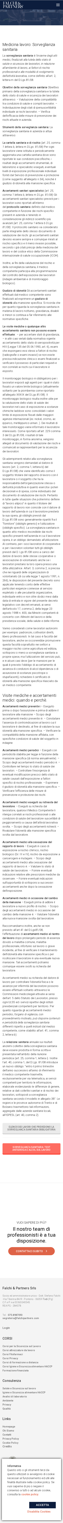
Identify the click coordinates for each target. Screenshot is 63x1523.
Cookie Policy (10, 1442)
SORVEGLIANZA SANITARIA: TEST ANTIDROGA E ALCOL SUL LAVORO (31, 1148)
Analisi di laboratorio (15, 1396)
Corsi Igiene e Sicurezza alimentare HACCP (27, 1366)
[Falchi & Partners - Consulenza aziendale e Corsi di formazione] (14, 5)
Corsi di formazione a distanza (20, 1362)
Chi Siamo (8, 1430)
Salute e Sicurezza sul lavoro (19, 1388)
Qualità (7, 1408)
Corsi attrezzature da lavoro (19, 1350)
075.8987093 (15, 1315)
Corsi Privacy (10, 1358)
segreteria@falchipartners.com (21, 1318)
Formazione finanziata (16, 1370)
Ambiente (8, 1400)
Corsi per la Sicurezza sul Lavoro (22, 1346)
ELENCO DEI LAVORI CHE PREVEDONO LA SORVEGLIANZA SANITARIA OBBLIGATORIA (31, 1128)
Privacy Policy (11, 1438)
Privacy (7, 1404)
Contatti (7, 1434)
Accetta (42, 1505)
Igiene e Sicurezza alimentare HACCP (24, 1392)
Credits (7, 1446)
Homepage (9, 1426)
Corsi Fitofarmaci (13, 1354)
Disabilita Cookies (39, 1511)
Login (6, 1328)
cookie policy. (30, 1494)
